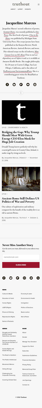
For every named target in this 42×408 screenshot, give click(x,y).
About (24, 332)
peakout (23, 158)
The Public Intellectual (9, 360)
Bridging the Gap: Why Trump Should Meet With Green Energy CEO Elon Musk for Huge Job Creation (20, 137)
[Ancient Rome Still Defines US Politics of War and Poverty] (21, 179)
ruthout (23, 218)
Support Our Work (28, 346)
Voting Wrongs (7, 369)
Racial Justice (25, 312)
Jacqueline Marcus (11, 157)
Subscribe (25, 351)
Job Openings (26, 380)
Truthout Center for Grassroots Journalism (29, 375)
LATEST (20, 9)
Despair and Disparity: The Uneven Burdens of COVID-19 (9, 342)
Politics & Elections (27, 307)
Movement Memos (8, 364)
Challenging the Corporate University (8, 374)
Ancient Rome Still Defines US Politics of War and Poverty (20, 200)
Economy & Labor (26, 294)
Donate (24, 337)
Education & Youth (8, 298)
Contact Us (25, 385)
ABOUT (13, 9)
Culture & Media (7, 294)
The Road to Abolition (9, 355)
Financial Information (28, 360)
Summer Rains (9, 32)
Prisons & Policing (8, 312)
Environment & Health (18, 127)
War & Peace (25, 317)
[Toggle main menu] (39, 4)
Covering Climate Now (9, 380)
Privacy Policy (26, 365)
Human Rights (6, 303)
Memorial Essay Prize (29, 369)
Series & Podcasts (8, 321)
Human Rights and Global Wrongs (8, 350)
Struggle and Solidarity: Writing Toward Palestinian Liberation (9, 334)
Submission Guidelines (29, 355)
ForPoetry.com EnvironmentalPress (17, 71)
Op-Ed (4, 127)
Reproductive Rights (8, 317)
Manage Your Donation (29, 342)
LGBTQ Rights (6, 307)
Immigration (24, 303)
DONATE (28, 9)
